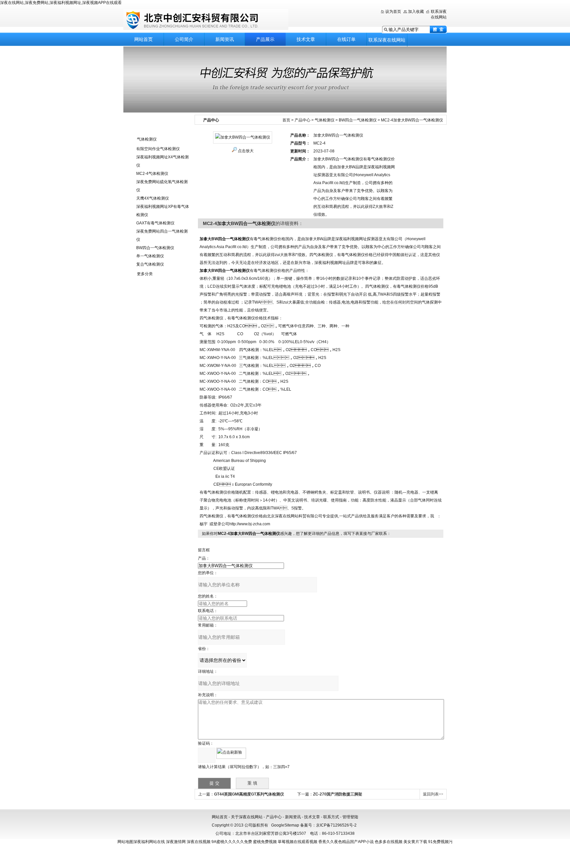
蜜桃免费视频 (265, 841)
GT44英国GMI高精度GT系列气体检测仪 (249, 794)
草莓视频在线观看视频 (297, 841)
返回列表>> (433, 794)
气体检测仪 (147, 139)
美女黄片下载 (415, 841)
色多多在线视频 (388, 841)
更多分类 (145, 274)
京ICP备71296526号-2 (336, 825)
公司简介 (184, 39)
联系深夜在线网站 (386, 40)
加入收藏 (416, 11)
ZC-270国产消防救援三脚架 (337, 794)
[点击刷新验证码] (231, 753)
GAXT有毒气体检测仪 (155, 223)
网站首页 (143, 39)
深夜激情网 (176, 841)
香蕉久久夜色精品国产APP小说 (346, 841)
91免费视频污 (440, 841)
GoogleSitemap (285, 825)
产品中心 (302, 120)
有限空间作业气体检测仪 (158, 148)
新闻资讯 (224, 39)
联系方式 (331, 817)
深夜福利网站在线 (149, 841)
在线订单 (346, 39)
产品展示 (265, 39)
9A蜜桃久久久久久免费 (231, 841)
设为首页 (393, 11)
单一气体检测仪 (150, 256)
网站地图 (125, 841)
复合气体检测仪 (150, 264)
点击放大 (246, 150)
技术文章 (306, 39)
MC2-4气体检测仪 (152, 173)
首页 (286, 120)
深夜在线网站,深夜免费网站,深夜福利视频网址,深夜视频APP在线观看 (61, 2)
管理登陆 (350, 817)
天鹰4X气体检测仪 (152, 198)
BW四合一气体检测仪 (155, 247)
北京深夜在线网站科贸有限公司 (205, 19)
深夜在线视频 (198, 841)
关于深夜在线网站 (247, 817)
